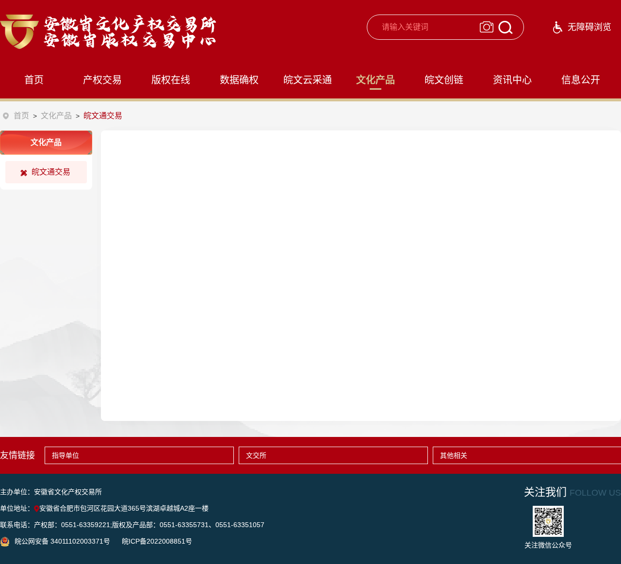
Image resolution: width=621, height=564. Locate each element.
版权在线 (170, 80)
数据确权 (239, 80)
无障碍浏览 (589, 27)
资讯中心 (512, 80)
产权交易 (102, 80)
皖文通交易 (51, 172)
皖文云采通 (307, 80)
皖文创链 (444, 80)
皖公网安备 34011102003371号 (63, 541)
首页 (34, 80)
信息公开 (580, 80)
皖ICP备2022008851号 (157, 541)
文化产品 (375, 80)
